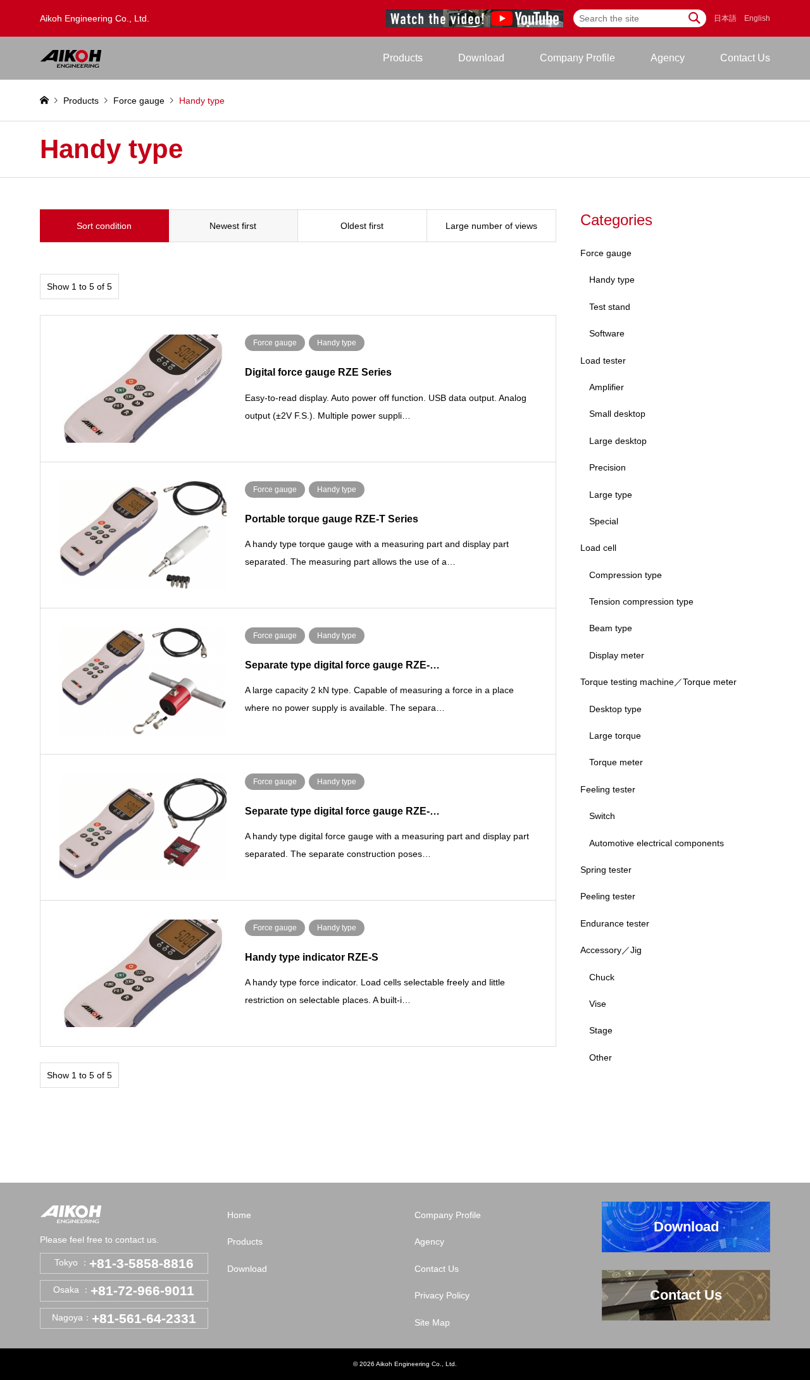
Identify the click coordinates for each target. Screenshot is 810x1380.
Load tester (603, 360)
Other (600, 1057)
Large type (610, 495)
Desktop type (615, 709)
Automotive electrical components (656, 843)
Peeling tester (607, 896)
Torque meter (616, 762)
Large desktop (618, 441)
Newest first (232, 226)
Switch (602, 816)
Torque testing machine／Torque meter (658, 682)
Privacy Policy (442, 1295)
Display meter (616, 655)
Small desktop (617, 414)
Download (481, 57)
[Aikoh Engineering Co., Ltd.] (71, 58)
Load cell (598, 548)
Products (245, 1241)
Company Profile (577, 57)
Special (603, 521)
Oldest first (361, 226)
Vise (597, 1004)
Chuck (601, 977)
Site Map (432, 1322)
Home (239, 1215)
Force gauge (606, 253)
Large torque (615, 735)
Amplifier (606, 387)
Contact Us (745, 57)
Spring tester (606, 870)
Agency (668, 57)
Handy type (612, 279)
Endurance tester (614, 923)
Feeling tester (607, 789)
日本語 (725, 18)
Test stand (609, 307)
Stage (601, 1030)
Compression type (625, 575)
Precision (607, 467)
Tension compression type (641, 601)
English (757, 18)
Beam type (610, 628)
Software (607, 333)
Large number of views (491, 226)
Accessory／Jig (611, 950)
